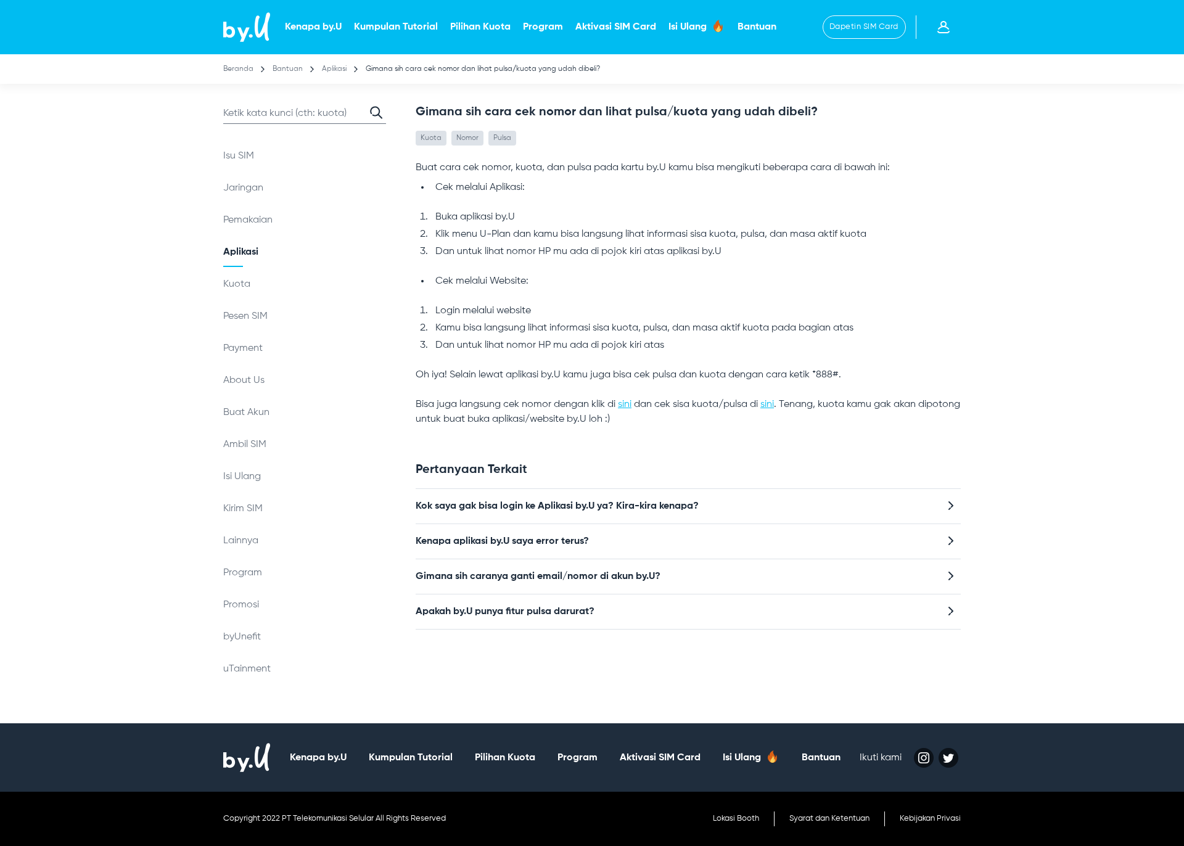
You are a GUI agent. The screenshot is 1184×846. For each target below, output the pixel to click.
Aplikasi (335, 69)
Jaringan (243, 188)
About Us (244, 380)
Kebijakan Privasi (930, 819)
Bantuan (757, 27)
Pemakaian (248, 220)
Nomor (467, 138)
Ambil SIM (244, 445)
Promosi (241, 605)
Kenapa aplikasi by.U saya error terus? (502, 541)
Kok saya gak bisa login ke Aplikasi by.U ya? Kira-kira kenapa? (557, 506)
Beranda (238, 69)
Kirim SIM (243, 509)
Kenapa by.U (313, 27)
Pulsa (502, 138)
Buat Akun (246, 412)
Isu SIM (238, 156)
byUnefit (242, 637)
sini (624, 404)
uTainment (247, 669)
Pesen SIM (245, 316)
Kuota (236, 284)
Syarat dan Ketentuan (829, 819)
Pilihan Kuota (480, 27)
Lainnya (240, 541)
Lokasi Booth (736, 819)
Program (543, 27)
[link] (246, 26)
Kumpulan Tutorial (396, 27)
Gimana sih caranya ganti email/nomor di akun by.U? (538, 576)
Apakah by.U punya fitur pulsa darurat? (505, 612)
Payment (243, 348)
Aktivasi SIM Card (615, 27)
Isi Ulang (688, 27)
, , (466, 138)
